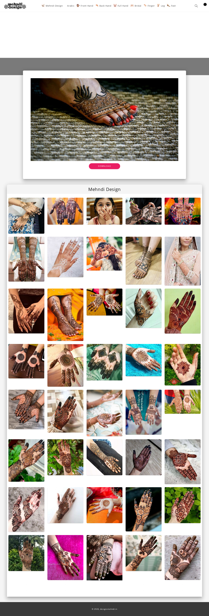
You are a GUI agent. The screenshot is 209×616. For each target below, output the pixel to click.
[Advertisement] (104, 34)
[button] (196, 5)
